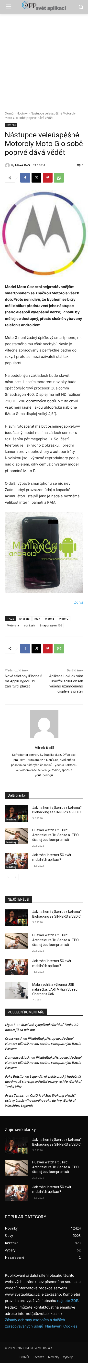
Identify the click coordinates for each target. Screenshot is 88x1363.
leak (37, 618)
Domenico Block (17, 1057)
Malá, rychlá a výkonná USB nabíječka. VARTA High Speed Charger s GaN (54, 989)
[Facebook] (25, 178)
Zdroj (78, 602)
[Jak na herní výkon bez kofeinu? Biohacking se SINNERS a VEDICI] (16, 813)
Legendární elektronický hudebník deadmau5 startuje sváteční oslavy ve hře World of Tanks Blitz (43, 1081)
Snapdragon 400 (51, 625)
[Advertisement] (44, 60)
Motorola (13, 625)
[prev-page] (8, 877)
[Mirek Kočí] (8, 165)
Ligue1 (10, 1024)
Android (24, 618)
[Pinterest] (48, 178)
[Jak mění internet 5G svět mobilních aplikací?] (16, 861)
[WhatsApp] (59, 178)
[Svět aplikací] (44, 6)
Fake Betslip (14, 1076)
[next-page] (16, 877)
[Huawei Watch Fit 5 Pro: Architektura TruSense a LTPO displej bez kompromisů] (16, 836)
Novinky (22, 113)
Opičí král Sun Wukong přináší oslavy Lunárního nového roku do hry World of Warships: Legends (40, 1100)
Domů (9, 113)
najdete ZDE (67, 1300)
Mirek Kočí (22, 165)
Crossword (13, 1038)
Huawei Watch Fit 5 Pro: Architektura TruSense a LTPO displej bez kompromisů (55, 835)
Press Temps (14, 1095)
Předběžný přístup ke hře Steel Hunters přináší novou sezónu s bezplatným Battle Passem (43, 1043)
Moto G (63, 618)
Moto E (49, 618)
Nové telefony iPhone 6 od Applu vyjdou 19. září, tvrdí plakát (23, 681)
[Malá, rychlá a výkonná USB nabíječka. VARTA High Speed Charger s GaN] (16, 990)
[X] (36, 178)
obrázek (29, 625)
